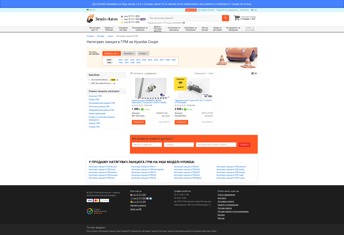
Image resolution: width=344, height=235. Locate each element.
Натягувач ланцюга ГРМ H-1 (143, 167)
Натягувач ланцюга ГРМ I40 (186, 167)
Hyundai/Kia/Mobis (103, 80)
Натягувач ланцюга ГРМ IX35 (187, 172)
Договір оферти (225, 208)
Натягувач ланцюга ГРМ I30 (143, 178)
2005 (150, 60)
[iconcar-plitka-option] (252, 73)
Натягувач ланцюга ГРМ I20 (143, 175)
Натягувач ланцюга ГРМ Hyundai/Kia (147, 169)
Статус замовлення (226, 195)
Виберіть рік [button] (111, 53)
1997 (126, 63)
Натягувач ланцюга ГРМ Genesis (103, 175)
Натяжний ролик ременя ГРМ (102, 103)
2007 (162, 60)
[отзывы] (97, 211)
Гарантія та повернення (227, 10)
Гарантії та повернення (228, 205)
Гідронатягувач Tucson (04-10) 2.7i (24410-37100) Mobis (193, 101)
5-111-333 (131, 16)
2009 (173, 60)
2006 (156, 60)
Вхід (254, 10)
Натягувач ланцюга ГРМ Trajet (230, 175)
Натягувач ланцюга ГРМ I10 (143, 172)
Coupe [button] (142, 53)
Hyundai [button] (128, 53)
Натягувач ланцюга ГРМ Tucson (231, 178)
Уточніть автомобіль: (94, 53)
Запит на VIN (191, 10)
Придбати (139, 122)
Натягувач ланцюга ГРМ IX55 (187, 175)
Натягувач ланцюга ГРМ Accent (103, 167)
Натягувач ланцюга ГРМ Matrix (187, 178)
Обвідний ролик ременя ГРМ (101, 110)
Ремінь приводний (97, 113)
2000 (120, 60)
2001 (126, 60)
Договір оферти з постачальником (233, 211)
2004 (144, 60)
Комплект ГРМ (95, 96)
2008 (168, 60)
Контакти (244, 10)
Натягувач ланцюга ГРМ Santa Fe (231, 167)
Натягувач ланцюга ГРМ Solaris (230, 169)
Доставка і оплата (206, 10)
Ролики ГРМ (94, 127)
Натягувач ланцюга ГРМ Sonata (231, 172)
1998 (132, 63)
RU (94, 10)
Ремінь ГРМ (94, 100)
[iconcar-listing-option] (255, 73)
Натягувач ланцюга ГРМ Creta (102, 169)
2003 (138, 60)
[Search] (225, 18)
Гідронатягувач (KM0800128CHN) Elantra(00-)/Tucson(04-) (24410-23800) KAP (149, 101)
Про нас (221, 218)
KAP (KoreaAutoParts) (102, 83)
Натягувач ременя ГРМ (99, 106)
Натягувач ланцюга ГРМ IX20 (187, 169)
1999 (138, 63)
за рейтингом (150, 73)
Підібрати (244, 145)
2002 (132, 60)
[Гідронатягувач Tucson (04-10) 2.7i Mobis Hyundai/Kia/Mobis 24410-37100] (193, 88)
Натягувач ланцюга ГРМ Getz (102, 178)
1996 (120, 63)
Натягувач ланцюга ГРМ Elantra (103, 172)
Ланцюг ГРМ (94, 123)
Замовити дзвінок (138, 205)
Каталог (221, 215)
